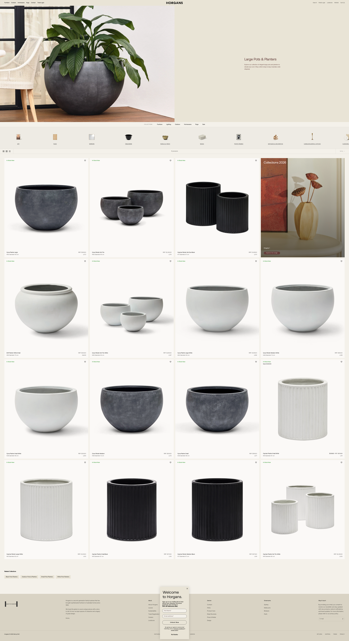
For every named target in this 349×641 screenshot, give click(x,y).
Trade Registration (153, 614)
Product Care (211, 611)
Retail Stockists (211, 614)
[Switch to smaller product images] (6, 151)
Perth (265, 614)
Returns (319, 634)
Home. (68, 618)
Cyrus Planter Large (13, 253)
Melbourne (267, 608)
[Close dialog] (187, 588)
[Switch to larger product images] (3, 151)
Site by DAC (16, 634)
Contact (33, 2)
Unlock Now (174, 622)
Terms (335, 634)
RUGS (55, 144)
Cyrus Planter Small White (14, 455)
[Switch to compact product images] (10, 151)
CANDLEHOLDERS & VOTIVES (312, 144)
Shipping (327, 634)
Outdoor (13, 2)
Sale (203, 124)
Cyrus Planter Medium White (271, 354)
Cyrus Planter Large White (184, 354)
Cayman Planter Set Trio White (271, 555)
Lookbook (151, 620)
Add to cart (46, 248)
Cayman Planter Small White (271, 454)
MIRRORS (91, 144)
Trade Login (40, 2)
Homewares (21, 2)
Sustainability (152, 611)
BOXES (202, 144)
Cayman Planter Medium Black (186, 555)
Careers (150, 617)
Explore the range (272, 252)
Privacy (342, 634)
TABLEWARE (128, 144)
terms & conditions (179, 628)
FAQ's (209, 608)
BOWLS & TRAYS (165, 144)
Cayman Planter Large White (15, 555)
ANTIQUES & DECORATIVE (275, 144)
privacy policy (334, 613)
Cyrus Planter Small (183, 455)
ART (18, 144)
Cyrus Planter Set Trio (98, 253)
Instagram (157, 634)
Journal (150, 608)
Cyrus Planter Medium (98, 455)
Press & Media (211, 617)
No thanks (174, 634)
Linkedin (192, 634)
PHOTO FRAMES (238, 144)
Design (209, 620)
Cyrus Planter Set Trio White (100, 354)
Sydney (266, 604)
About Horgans (153, 604)
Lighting (168, 124)
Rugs (27, 2)
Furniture (6, 2)
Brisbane (266, 611)
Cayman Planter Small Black (100, 555)
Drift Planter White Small (13, 354)
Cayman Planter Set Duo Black (186, 253)
